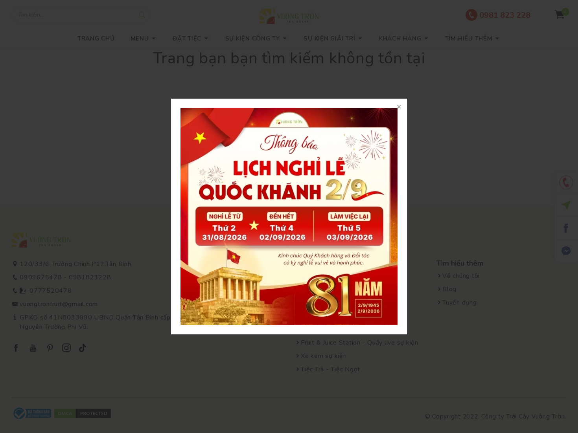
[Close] (399, 106)
